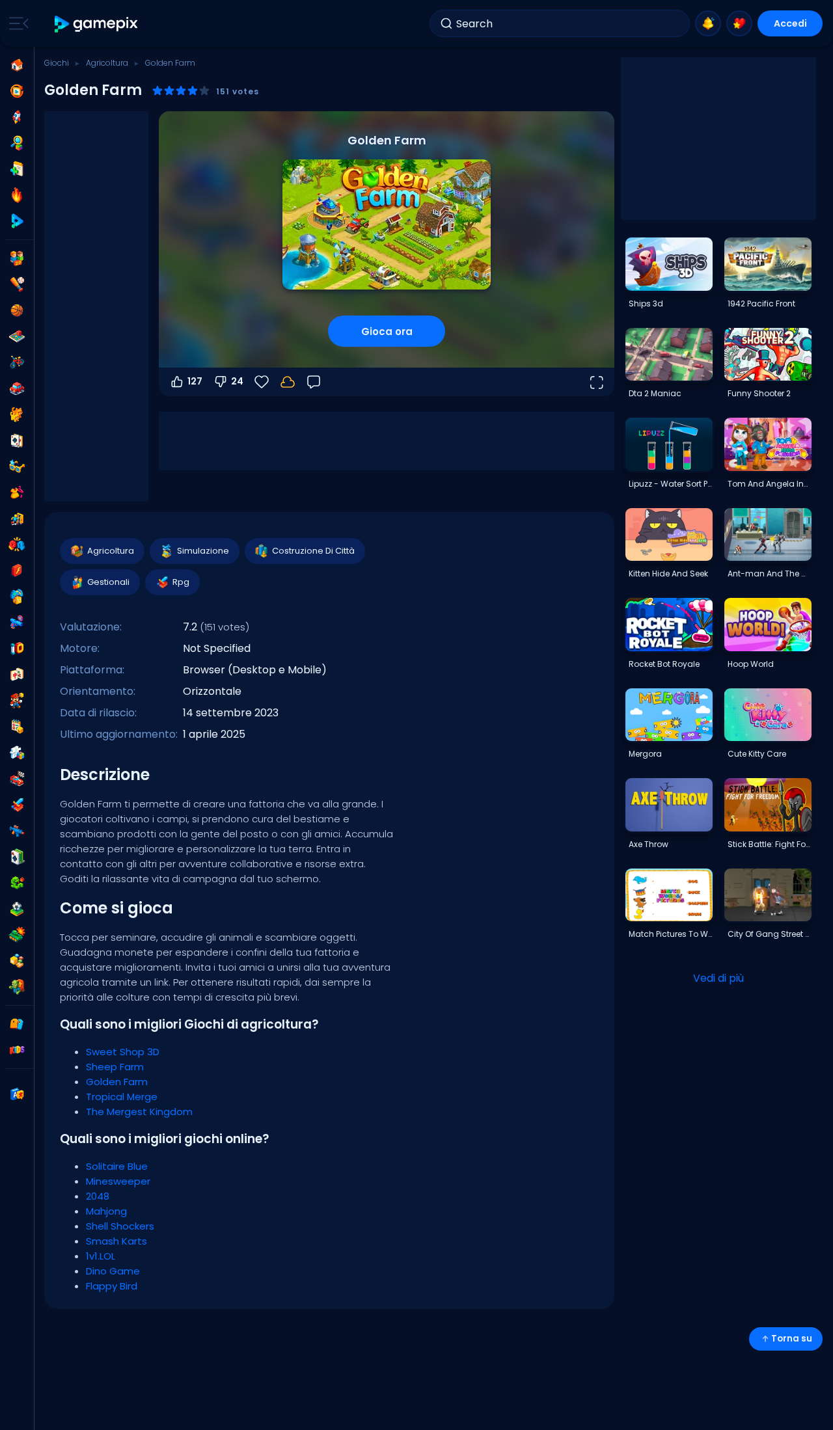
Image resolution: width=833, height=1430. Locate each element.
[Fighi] (17, 466)
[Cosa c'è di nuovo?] (708, 23)
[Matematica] (17, 727)
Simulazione (203, 551)
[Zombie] (17, 987)
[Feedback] (313, 382)
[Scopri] (17, 143)
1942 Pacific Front (761, 303)
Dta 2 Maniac (655, 393)
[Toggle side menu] (16, 23)
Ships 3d (646, 303)
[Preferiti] (739, 23)
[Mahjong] (17, 675)
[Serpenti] (17, 883)
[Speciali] (17, 221)
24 (237, 381)
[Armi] (17, 623)
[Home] (17, 65)
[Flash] (17, 571)
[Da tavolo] (17, 336)
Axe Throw (648, 844)
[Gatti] (17, 414)
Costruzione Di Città (313, 551)
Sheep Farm (115, 1066)
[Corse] (17, 779)
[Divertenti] (17, 597)
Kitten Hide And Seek (668, 573)
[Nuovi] (17, 169)
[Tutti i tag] (17, 1024)
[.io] (17, 649)
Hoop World (751, 663)
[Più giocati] (17, 117)
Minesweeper (118, 1181)
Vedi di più (718, 978)
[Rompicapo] (17, 753)
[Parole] (17, 961)
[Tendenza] (17, 195)
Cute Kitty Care (757, 753)
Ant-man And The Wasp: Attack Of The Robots (769, 573)
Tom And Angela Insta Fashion (769, 483)
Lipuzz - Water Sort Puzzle (670, 483)
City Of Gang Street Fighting (769, 933)
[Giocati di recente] (17, 91)
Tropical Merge (121, 1096)
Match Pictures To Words (670, 933)
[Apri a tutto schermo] (596, 382)
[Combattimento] (17, 545)
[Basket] (17, 310)
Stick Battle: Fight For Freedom (769, 844)
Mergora (645, 753)
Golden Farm (117, 1081)
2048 (97, 1196)
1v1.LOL (100, 1256)
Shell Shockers (120, 1226)
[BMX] (17, 362)
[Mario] (17, 701)
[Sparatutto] (17, 831)
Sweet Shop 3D (122, 1052)
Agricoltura (107, 62)
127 (194, 381)
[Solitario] (17, 857)
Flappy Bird (111, 1286)
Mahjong (106, 1211)
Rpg (180, 582)
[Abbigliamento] (17, 492)
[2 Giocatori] (17, 258)
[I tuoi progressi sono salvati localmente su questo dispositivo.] (287, 382)
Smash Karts (116, 1241)
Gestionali (108, 582)
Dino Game (113, 1271)
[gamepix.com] (97, 23)
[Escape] (17, 519)
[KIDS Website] (17, 1050)
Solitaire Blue (117, 1166)
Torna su (791, 1338)
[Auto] (17, 388)
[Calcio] (17, 909)
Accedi (790, 23)
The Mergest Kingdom (139, 1111)
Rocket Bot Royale (664, 663)
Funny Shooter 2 (759, 393)
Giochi (56, 62)
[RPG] (17, 805)
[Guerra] (17, 935)
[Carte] (17, 440)
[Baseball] (17, 284)
